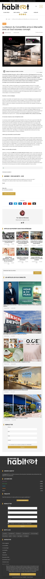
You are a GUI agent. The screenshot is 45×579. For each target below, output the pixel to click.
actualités (5, 533)
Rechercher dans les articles (10, 270)
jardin (10, 536)
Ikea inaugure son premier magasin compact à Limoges (16, 417)
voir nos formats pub (22, 500)
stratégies (26, 536)
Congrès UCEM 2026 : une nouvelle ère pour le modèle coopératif (36, 258)
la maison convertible (7, 172)
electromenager (34, 533)
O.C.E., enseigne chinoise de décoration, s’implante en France (17, 362)
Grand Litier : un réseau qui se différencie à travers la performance (22, 258)
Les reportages (5, 548)
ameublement (11, 533)
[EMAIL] (34, 203)
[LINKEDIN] (20, 203)
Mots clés (4, 188)
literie (14, 536)
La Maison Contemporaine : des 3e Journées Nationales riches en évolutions (22, 242)
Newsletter (4, 555)
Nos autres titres (5, 557)
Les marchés (4, 550)
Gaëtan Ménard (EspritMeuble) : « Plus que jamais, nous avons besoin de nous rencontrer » (8, 259)
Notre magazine (5, 543)
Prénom (9, 427)
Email (3, 183)
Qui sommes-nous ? (6, 559)
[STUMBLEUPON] (29, 204)
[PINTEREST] (25, 203)
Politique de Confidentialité (28, 574)
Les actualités (5, 545)
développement (26, 533)
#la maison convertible (8, 189)
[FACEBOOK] (11, 203)
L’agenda (4, 552)
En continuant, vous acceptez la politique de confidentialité (20, 444)
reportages (20, 536)
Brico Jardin (17, 12)
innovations (5, 536)
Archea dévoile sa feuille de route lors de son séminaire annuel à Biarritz (36, 242)
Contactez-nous (5, 562)
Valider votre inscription (9, 193)
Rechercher (37, 272)
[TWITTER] (15, 203)
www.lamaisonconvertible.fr (14, 92)
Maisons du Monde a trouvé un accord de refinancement (16, 389)
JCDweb (31, 577)
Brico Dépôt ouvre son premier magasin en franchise (15, 334)
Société (9, 440)
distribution (18, 533)
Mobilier (36, 12)
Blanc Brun (6, 12)
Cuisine (25, 12)
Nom (9, 431)
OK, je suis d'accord (15, 574)
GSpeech (41, 72)
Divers (22, 490)
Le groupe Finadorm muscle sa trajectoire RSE (8, 241)
